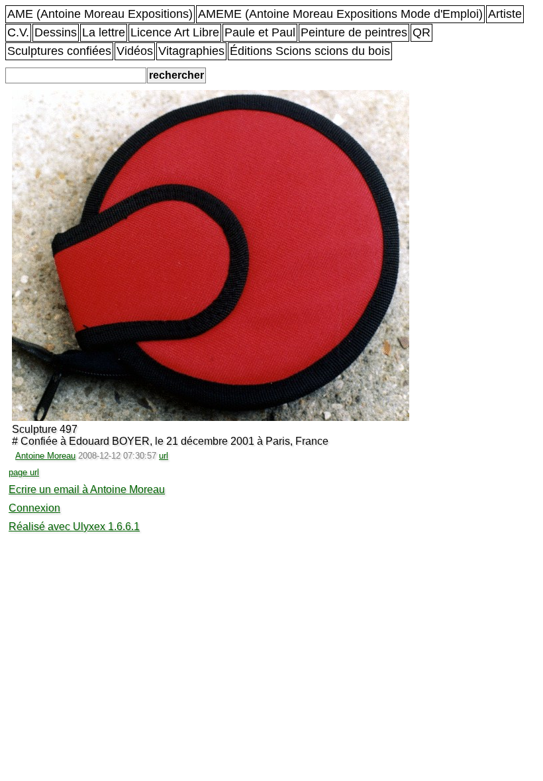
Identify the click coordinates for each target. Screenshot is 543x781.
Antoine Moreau (45, 456)
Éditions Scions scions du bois (310, 51)
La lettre (103, 32)
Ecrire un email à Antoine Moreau (87, 489)
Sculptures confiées (59, 51)
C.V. (18, 32)
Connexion (34, 508)
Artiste (505, 14)
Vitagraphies (191, 51)
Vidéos (135, 51)
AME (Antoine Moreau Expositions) (100, 14)
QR (421, 32)
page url (24, 472)
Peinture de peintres (354, 32)
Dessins (55, 32)
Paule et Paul (259, 32)
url (163, 456)
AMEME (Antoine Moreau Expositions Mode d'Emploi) (340, 14)
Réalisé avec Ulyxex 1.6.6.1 (74, 526)
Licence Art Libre (174, 32)
